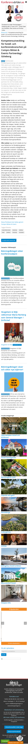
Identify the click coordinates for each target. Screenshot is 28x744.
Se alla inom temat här (8, 240)
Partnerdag (15, 232)
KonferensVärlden (18, 720)
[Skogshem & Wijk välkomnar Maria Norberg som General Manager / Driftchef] (14, 332)
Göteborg (21, 230)
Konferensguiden (8, 720)
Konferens (8, 232)
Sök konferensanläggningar (11, 738)
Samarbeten (21, 232)
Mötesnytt (4, 32)
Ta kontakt (5, 741)
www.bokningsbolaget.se (14, 706)
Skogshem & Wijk (6, 345)
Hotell (3, 232)
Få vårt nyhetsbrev (7, 648)
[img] (14, 626)
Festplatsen (14, 721)
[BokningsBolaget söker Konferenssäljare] (14, 266)
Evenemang (15, 230)
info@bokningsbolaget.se (16, 703)
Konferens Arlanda (13, 740)
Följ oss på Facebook (14, 731)
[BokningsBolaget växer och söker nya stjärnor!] (14, 382)
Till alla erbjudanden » (14, 643)
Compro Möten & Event (6, 230)
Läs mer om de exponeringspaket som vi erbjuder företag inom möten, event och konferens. (14, 713)
